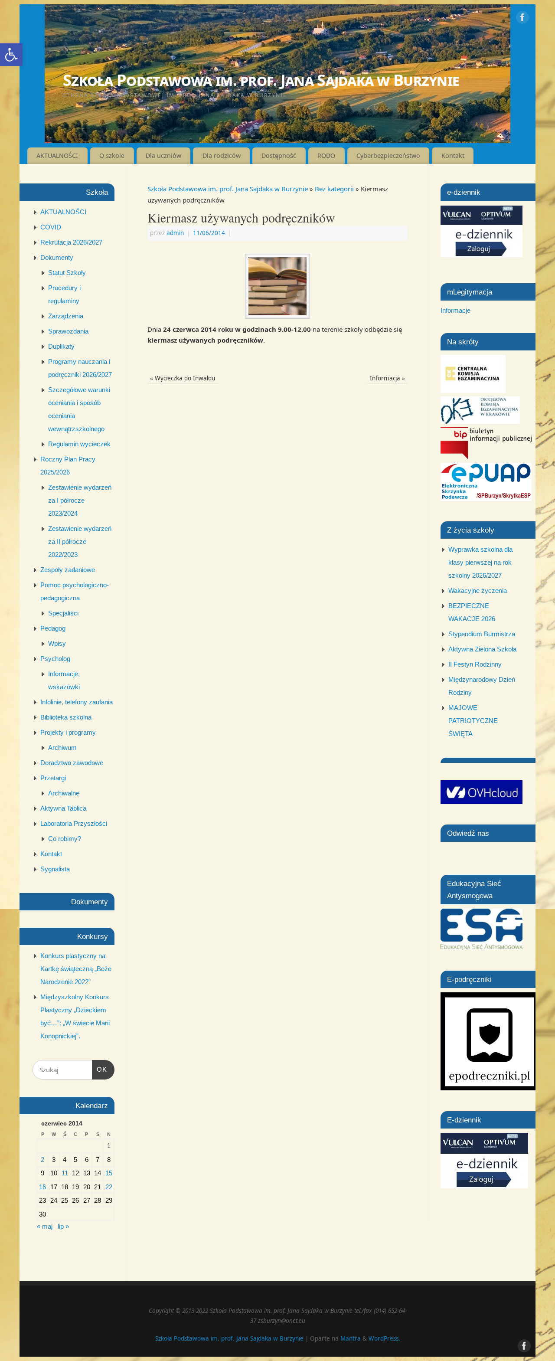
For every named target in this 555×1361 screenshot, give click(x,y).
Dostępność (278, 155)
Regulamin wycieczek (79, 444)
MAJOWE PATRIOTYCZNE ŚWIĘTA (473, 720)
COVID (50, 227)
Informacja (387, 378)
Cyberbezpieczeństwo (388, 155)
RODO (326, 155)
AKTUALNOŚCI (57, 155)
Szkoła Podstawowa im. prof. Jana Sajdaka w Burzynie (261, 80)
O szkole (111, 155)
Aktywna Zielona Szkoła (482, 649)
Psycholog (55, 658)
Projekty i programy (68, 732)
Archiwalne (63, 793)
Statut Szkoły (67, 272)
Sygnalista (55, 869)
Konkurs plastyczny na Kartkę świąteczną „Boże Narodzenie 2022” (75, 968)
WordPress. (384, 1338)
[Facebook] (522, 19)
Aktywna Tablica (63, 808)
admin (175, 233)
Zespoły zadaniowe (67, 569)
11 (65, 1173)
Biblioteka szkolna (65, 717)
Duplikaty (61, 346)
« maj (44, 1226)
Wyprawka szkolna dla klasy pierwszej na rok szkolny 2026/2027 (480, 562)
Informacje (455, 310)
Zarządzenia (65, 316)
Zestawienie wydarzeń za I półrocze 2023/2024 (79, 500)
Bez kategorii (334, 188)
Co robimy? (64, 838)
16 (42, 1187)
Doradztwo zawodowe (71, 762)
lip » (63, 1226)
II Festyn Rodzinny (475, 664)
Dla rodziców (221, 155)
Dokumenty (56, 257)
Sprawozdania (68, 331)
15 (108, 1173)
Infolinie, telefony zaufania (76, 702)
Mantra (350, 1338)
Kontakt (452, 155)
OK (100, 1069)
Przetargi (53, 778)
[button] (11, 54)
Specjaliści (63, 613)
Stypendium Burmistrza (481, 634)
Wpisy (57, 643)
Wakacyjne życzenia (477, 590)
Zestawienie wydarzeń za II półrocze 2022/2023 (79, 541)
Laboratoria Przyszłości (73, 823)
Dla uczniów (163, 155)
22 (108, 1187)
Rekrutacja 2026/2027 (71, 242)
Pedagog (52, 628)
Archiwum (62, 747)
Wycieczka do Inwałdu (182, 378)
